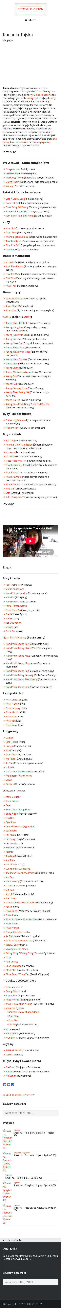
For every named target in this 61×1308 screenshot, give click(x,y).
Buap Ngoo (12, 813)
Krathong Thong (15, 177)
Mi (7, 1029)
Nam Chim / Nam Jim (17, 593)
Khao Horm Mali (14, 999)
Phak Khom (12, 915)
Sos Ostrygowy (13, 622)
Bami (8, 987)
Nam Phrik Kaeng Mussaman (21, 663)
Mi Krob (10, 262)
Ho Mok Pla (12, 173)
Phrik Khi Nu (12, 712)
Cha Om (10, 818)
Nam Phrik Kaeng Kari (17, 643)
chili (36, 145)
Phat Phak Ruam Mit (16, 211)
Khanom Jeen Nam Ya (17, 236)
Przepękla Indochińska (18, 932)
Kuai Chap (13, 1016)
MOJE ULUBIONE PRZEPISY (20, 1095)
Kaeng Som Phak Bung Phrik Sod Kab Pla (27, 404)
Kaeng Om (11, 376)
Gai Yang (10, 440)
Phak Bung (11, 910)
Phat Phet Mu (13, 484)
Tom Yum (11, 249)
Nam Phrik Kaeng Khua (18, 655)
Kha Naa (10, 856)
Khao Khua (11, 754)
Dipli (8, 741)
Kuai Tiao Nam (13, 241)
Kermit (9, 851)
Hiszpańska (17, 1153)
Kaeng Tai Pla (13, 399)
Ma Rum (10, 889)
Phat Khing (11, 472)
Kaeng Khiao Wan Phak (18, 351)
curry (53, 98)
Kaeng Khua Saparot (17, 359)
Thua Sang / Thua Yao (17, 974)
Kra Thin (10, 860)
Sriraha (9, 627)
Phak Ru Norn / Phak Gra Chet (22, 919)
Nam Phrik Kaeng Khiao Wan (21, 648)
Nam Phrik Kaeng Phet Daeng (21, 679)
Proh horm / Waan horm (19, 775)
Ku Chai (10, 763)
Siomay (9, 186)
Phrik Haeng (12, 703)
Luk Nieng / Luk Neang (18, 868)
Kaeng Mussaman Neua (18, 372)
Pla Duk (10, 1071)
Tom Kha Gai (12, 245)
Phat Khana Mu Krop (17, 465)
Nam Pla (10, 597)
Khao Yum (11, 310)
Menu (32, 20)
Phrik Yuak (11, 725)
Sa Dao (10, 936)
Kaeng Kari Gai (13, 339)
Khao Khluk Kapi (14, 298)
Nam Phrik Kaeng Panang (19, 675)
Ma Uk (9, 894)
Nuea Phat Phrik (14, 460)
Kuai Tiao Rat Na (14, 266)
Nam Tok (10, 203)
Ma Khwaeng (12, 881)
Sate (8, 492)
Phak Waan (12, 923)
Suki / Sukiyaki (13, 497)
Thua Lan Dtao (14, 965)
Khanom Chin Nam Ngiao (19, 444)
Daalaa (9, 737)
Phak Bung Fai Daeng (17, 207)
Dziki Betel (11, 830)
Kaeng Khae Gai (14, 343)
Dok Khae (11, 822)
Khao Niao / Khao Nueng (19, 1003)
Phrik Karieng (13, 708)
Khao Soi (10, 228)
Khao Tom (11, 232)
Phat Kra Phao (13, 476)
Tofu (8, 957)
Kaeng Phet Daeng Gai (18, 392)
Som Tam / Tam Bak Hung (20, 215)
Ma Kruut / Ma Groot (17, 771)
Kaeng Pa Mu (13, 383)
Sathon (9, 618)
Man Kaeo (11, 898)
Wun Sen (10, 1037)
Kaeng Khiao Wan (15, 347)
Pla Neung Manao (15, 420)
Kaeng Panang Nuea (17, 388)
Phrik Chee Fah (14, 699)
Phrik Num (11, 716)
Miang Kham (12, 181)
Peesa (9, 906)
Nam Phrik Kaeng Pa (17, 670)
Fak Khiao (11, 834)
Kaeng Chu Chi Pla (15, 323)
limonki (23, 142)
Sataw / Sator (13, 944)
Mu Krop (10, 452)
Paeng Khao (12, 1033)
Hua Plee (10, 847)
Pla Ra (9, 614)
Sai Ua (9, 1054)
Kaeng (7, 316)
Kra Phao (10, 758)
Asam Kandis (12, 801)
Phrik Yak (11, 720)
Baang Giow (12, 991)
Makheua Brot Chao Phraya (21, 872)
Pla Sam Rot (12, 427)
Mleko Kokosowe (15, 588)
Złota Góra (11, 631)
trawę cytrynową (41, 142)
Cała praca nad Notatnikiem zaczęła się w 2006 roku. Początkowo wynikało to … (30, 1257)
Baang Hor (11, 995)
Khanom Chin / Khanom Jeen (23, 1011)
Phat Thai (11, 285)
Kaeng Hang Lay (14, 327)
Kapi (8, 584)
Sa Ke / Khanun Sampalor (19, 940)
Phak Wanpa (12, 927)
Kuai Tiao (13, 1020)
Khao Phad (11, 306)
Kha (8, 750)
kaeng (30, 98)
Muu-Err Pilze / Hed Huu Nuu (21, 902)
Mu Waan (11, 456)
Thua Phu (11, 970)
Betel (8, 805)
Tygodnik (16, 1130)
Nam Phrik (11, 601)
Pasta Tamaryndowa (16, 605)
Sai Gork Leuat (13, 1050)
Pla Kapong (12, 1075)
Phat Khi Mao (13, 274)
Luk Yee (10, 767)
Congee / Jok (12, 169)
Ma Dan (10, 877)
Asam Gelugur (13, 796)
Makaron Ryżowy (15, 1008)
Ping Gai (10, 488)
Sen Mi (12, 1024)
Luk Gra (10, 864)
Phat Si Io (11, 278)
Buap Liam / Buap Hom (18, 809)
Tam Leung (12, 961)
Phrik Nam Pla (13, 610)
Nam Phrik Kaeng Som (18, 687)
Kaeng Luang (13, 367)
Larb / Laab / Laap (15, 198)
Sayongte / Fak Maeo (17, 949)
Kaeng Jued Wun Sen (17, 334)
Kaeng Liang (12, 363)
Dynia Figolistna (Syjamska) (20, 826)
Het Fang (10, 839)
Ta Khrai (10, 784)
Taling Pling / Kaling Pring (19, 953)
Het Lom (10, 843)
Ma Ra (9, 885)
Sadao (9, 779)
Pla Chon (11, 1067)
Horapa (10, 746)
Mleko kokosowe (42, 94)
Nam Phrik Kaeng (14, 637)
